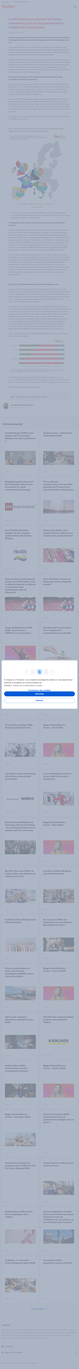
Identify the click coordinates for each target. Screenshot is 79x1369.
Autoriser (39, 694)
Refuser (39, 700)
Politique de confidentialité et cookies (27, 685)
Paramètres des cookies (39, 690)
